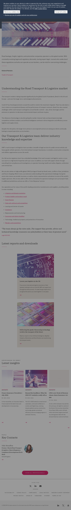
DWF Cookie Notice (41, 9)
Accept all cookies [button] (61, 12)
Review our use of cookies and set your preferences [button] (21, 15)
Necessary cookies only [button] (11, 12)
